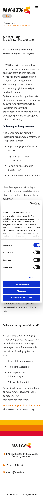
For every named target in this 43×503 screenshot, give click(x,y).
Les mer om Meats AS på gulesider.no (21, 495)
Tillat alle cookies (21, 284)
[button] (36, 7)
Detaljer (32, 277)
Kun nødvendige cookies (21, 298)
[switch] (36, 252)
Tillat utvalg (21, 291)
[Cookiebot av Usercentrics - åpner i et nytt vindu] (30, 203)
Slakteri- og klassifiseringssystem (17, 25)
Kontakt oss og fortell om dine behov (21, 405)
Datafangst (8, 23)
